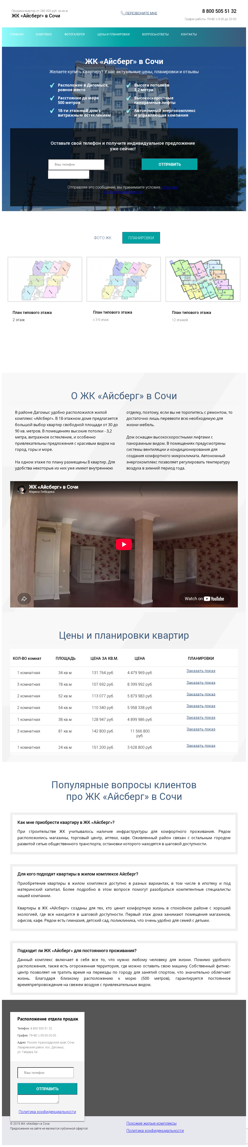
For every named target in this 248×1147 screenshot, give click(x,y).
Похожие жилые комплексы (151, 1123)
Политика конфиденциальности (47, 1111)
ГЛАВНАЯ (16, 34)
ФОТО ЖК (102, 237)
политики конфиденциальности (140, 189)
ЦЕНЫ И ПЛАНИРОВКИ (113, 34)
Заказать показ (200, 670)
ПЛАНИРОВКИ (141, 237)
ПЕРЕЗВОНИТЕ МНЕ (141, 13)
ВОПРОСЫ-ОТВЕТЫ (155, 34)
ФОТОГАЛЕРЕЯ (74, 34)
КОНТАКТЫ (189, 34)
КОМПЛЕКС (44, 34)
